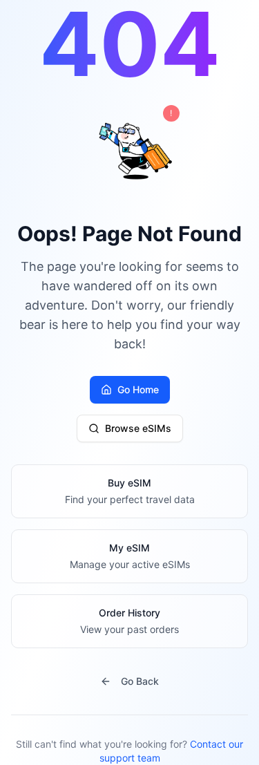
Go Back (140, 681)
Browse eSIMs (138, 428)
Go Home (138, 389)
